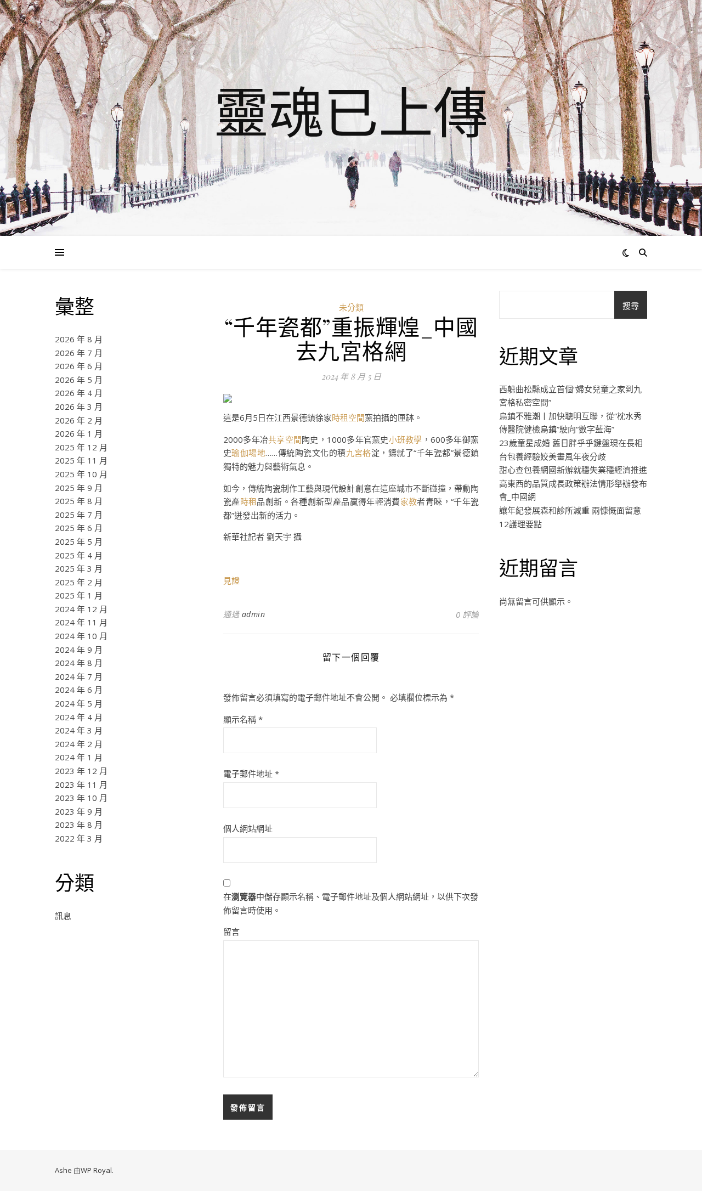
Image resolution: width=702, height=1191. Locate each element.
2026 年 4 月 (79, 392)
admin (253, 614)
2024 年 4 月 (79, 717)
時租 (248, 501)
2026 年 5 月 (79, 379)
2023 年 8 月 (79, 824)
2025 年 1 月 (79, 595)
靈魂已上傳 (351, 111)
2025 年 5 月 (79, 541)
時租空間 (348, 417)
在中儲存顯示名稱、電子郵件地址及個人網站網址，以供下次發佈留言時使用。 (350, 903)
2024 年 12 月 (81, 608)
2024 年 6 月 (79, 689)
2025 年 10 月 (81, 474)
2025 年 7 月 (79, 514)
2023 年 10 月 (81, 797)
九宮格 (358, 452)
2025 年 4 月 (79, 555)
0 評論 (467, 614)
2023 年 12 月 (81, 770)
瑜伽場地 (248, 452)
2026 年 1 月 (79, 433)
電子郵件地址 (251, 773)
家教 (408, 501)
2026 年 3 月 (79, 406)
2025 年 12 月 (81, 447)
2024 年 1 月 (79, 757)
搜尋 (630, 305)
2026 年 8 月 (79, 339)
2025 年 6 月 (79, 527)
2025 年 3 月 (79, 568)
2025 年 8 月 (79, 500)
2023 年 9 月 (79, 811)
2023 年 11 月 (81, 784)
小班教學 (405, 439)
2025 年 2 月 (79, 582)
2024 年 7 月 (79, 676)
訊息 (63, 915)
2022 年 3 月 (79, 838)
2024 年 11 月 (81, 622)
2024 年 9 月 (79, 649)
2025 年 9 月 (79, 487)
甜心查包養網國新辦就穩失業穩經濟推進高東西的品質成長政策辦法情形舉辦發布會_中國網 (573, 483)
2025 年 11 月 (81, 460)
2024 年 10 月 (81, 635)
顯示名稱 (243, 719)
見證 (231, 580)
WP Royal (96, 1170)
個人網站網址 (248, 828)
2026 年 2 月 (79, 420)
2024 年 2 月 (79, 743)
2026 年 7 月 (79, 352)
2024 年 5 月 (79, 703)
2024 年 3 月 (79, 730)
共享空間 (285, 439)
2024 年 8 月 (79, 662)
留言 (231, 931)
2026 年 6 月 (79, 365)
